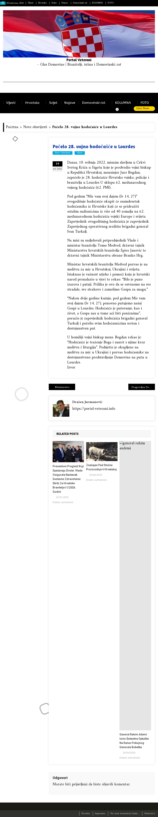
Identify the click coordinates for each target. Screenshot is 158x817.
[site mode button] (119, 109)
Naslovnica (149, 814)
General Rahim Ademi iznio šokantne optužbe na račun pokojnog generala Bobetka (134, 741)
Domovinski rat (80, 3)
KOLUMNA (97, 3)
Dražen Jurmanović (87, 402)
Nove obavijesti (62, 153)
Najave (64, 3)
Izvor (71, 367)
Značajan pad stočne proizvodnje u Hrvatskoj (101, 467)
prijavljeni (79, 784)
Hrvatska (42, 3)
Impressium (100, 814)
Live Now (143, 108)
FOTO (111, 3)
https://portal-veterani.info (93, 409)
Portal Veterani (79, 59)
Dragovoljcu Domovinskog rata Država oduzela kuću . (143, 387)
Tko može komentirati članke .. (124, 814)
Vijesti (30, 3)
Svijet (54, 3)
